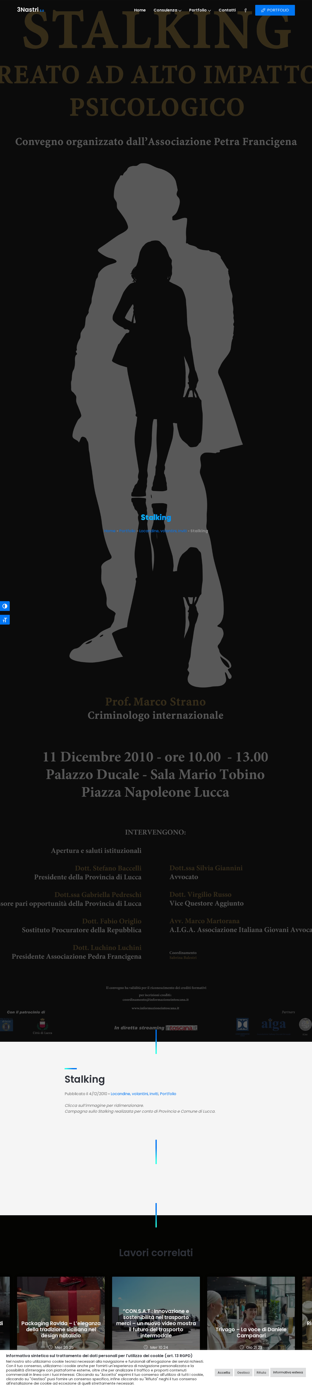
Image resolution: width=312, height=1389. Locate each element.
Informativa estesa (288, 1372)
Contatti (227, 10)
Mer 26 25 (64, 1347)
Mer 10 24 (159, 1347)
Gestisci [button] (243, 1372)
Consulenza (165, 10)
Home (140, 10)
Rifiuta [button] (261, 1372)
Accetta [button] (224, 1372)
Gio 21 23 (254, 1347)
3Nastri (30, 10)
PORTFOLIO (278, 10)
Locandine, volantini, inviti (163, 531)
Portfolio (198, 10)
